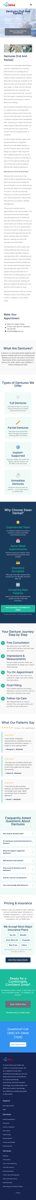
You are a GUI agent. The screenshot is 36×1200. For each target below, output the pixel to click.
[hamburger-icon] (31, 5)
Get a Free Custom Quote (18, 960)
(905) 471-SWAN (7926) (22, 1012)
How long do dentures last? (18, 834)
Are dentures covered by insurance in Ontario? (18, 842)
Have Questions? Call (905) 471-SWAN (18, 609)
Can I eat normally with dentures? (18, 885)
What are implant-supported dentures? (18, 852)
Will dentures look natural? (18, 860)
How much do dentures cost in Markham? (18, 869)
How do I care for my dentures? (18, 878)
